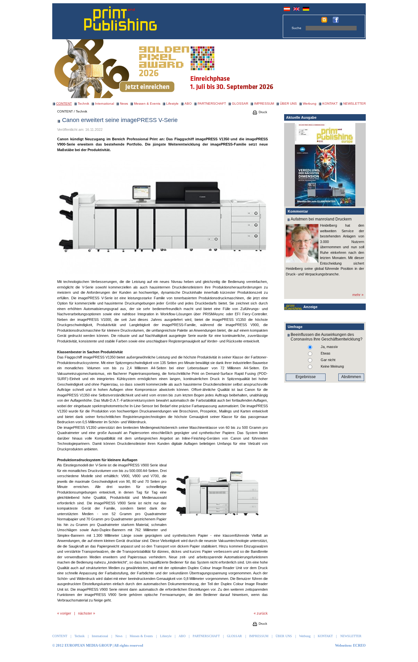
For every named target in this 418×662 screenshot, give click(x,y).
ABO (188, 103)
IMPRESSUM (264, 103)
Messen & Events (147, 103)
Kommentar (298, 211)
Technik (83, 103)
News (124, 103)
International (104, 103)
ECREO (359, 645)
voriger (65, 613)
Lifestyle (172, 103)
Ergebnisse (306, 377)
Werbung (309, 103)
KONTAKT (330, 103)
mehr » (357, 295)
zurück (262, 613)
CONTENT (65, 111)
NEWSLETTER (354, 103)
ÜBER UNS (288, 103)
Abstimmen (351, 377)
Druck (262, 112)
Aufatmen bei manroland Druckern (321, 219)
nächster (85, 613)
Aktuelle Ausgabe (301, 117)
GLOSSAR (240, 103)
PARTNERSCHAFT (212, 103)
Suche (296, 28)
